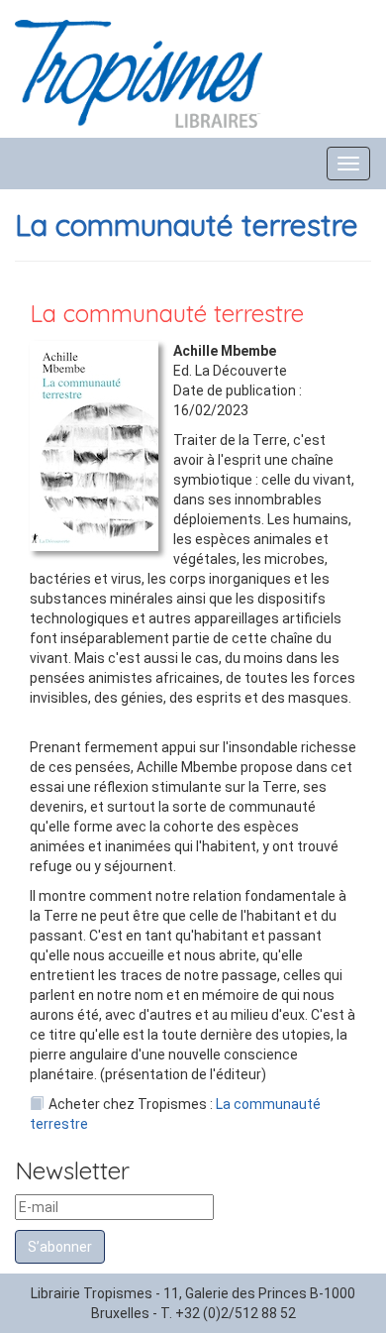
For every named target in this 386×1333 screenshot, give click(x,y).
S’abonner (60, 1247)
